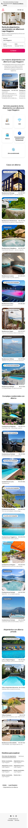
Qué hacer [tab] (21, 756)
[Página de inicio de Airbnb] (3, 9)
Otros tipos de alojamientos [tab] (9, 756)
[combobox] (13, 40)
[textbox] (7, 46)
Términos (16, 820)
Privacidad (10, 820)
